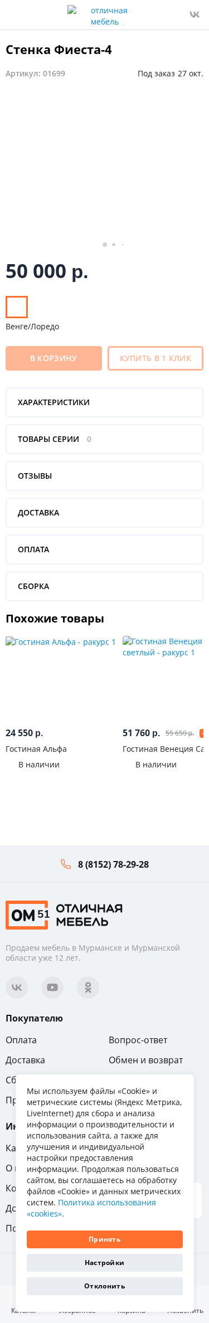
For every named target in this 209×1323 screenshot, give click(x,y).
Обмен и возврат (146, 1060)
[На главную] (64, 913)
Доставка (25, 1060)
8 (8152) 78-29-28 (113, 864)
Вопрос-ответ (138, 1040)
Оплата (21, 1040)
